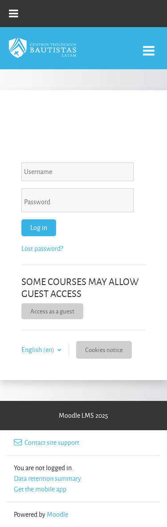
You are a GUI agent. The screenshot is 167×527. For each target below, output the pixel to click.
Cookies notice (104, 349)
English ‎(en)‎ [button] (38, 349)
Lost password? (42, 248)
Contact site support (51, 442)
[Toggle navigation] (148, 45)
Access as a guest (52, 311)
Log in (38, 227)
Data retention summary (47, 478)
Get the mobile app (40, 489)
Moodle (57, 514)
